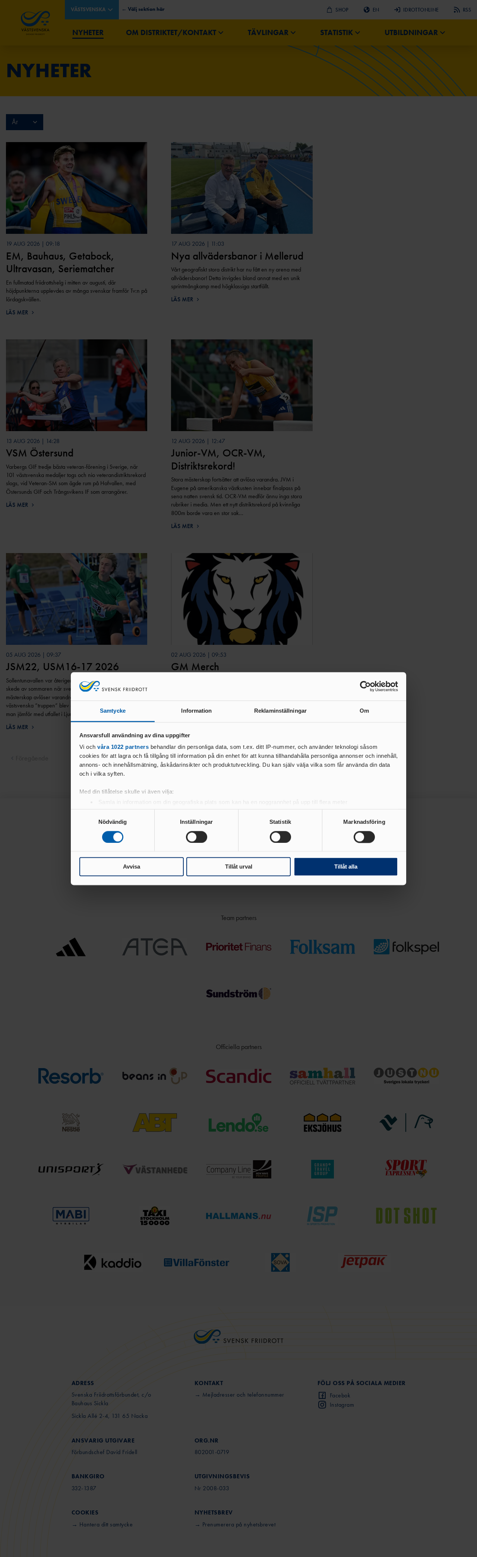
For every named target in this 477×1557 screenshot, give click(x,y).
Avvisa (131, 867)
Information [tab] (196, 711)
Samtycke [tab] (113, 711)
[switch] (196, 837)
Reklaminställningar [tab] (280, 711)
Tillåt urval (238, 867)
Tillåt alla (345, 867)
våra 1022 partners (123, 747)
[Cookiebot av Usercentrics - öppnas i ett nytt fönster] (365, 686)
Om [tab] (364, 711)
